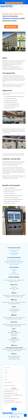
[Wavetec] (7, 6)
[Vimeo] (14, 417)
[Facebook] (9, 417)
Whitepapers (14, 269)
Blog (14, 271)
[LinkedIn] (18, 417)
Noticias (14, 272)
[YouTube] (16, 417)
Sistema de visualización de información (14, 261)
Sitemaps (15, 415)
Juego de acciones (14, 264)
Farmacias (14, 251)
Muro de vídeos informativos (14, 260)
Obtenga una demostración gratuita (14, 3)
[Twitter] (12, 417)
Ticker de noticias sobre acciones (14, 263)
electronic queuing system (19, 84)
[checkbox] (6, 390)
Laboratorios (14, 254)
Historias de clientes (14, 274)
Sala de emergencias (14, 253)
